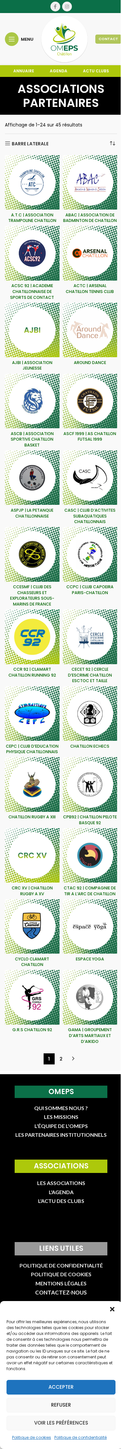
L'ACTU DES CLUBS (61, 1201)
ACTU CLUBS (96, 71)
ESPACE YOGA (90, 959)
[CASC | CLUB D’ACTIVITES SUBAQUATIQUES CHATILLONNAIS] (90, 477)
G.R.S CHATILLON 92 (32, 1029)
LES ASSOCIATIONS (61, 1183)
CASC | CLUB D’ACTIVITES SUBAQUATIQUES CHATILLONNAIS (89, 515)
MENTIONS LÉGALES (61, 1283)
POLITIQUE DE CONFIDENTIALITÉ (61, 1265)
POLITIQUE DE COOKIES (61, 1274)
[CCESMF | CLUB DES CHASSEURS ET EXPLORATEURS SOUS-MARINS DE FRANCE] (32, 554)
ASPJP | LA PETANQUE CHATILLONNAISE (32, 513)
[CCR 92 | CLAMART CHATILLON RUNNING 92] (32, 636)
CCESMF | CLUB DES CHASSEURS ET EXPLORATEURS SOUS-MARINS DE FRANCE (32, 595)
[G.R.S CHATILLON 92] (32, 997)
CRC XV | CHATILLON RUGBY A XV (32, 891)
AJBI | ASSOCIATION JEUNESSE (32, 365)
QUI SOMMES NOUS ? (61, 1108)
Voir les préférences (61, 1422)
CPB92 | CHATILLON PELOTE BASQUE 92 (90, 820)
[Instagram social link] (67, 6)
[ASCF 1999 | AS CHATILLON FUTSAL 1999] (90, 401)
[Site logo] (64, 39)
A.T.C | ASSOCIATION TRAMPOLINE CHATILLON (32, 218)
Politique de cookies (31, 1437)
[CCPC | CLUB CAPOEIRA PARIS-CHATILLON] (90, 554)
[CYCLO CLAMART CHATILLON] (32, 926)
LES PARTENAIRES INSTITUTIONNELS (61, 1135)
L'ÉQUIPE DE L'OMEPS (61, 1126)
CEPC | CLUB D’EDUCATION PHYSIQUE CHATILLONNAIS (32, 749)
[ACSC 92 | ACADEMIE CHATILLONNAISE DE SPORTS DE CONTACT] (32, 253)
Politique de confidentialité (80, 1437)
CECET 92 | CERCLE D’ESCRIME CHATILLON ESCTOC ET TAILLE (90, 674)
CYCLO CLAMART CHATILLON (32, 962)
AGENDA (58, 71)
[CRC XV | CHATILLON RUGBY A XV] (32, 855)
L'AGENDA (61, 1192)
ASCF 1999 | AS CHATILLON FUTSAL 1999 (89, 436)
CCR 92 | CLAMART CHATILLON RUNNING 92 (32, 672)
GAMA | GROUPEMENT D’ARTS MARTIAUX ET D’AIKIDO (90, 1035)
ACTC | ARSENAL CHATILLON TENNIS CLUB (90, 288)
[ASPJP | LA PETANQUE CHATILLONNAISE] (32, 477)
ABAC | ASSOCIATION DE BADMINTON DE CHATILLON (90, 218)
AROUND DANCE (90, 362)
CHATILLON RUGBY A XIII (32, 817)
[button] (112, 1309)
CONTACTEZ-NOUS (61, 1292)
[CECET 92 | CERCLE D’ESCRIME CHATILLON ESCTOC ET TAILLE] (90, 636)
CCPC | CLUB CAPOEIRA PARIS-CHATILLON (90, 589)
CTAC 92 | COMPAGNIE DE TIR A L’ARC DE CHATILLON (90, 891)
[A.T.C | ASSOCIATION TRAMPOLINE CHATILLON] (32, 182)
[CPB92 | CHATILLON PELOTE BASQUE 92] (90, 784)
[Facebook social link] (55, 6)
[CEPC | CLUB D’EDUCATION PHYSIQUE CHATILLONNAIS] (32, 713)
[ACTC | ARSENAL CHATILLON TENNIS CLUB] (90, 253)
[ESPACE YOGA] (90, 926)
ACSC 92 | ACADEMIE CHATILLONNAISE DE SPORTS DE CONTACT (32, 291)
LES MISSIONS (61, 1117)
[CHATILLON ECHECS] (90, 713)
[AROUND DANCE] (90, 330)
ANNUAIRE (23, 71)
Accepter (61, 1386)
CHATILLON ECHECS (89, 746)
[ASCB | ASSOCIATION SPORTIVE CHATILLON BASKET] (32, 401)
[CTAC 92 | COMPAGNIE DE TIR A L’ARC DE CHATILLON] (90, 855)
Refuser (61, 1404)
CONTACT (108, 38)
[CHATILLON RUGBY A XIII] (32, 784)
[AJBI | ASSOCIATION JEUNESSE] (32, 330)
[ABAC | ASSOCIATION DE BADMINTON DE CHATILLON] (90, 182)
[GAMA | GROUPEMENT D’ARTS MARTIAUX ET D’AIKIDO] (90, 997)
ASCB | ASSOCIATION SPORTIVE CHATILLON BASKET (32, 439)
